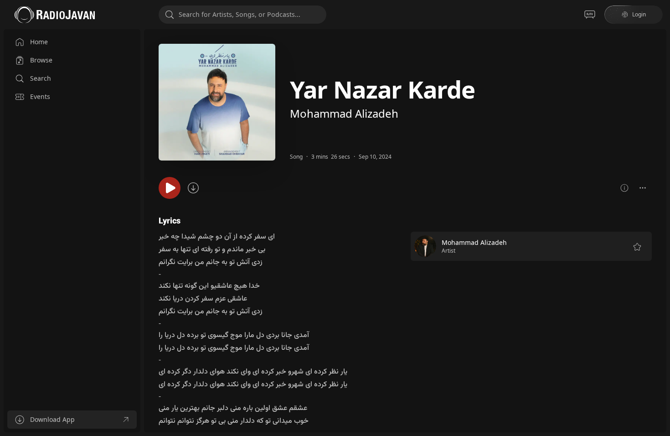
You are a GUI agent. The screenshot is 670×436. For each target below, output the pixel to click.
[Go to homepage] (55, 14)
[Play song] (169, 188)
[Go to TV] (589, 14)
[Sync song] (193, 188)
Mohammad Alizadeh (344, 113)
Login (639, 14)
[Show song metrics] (624, 188)
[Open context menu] (643, 188)
